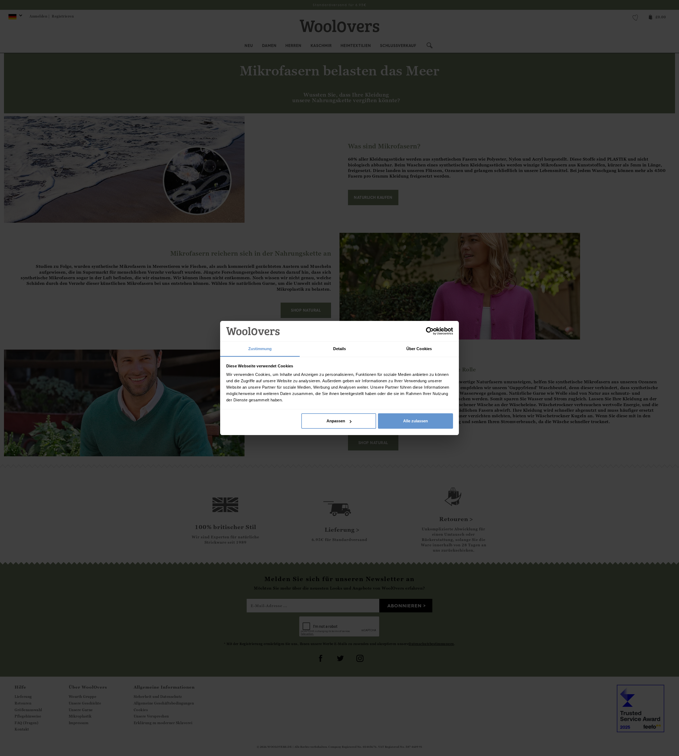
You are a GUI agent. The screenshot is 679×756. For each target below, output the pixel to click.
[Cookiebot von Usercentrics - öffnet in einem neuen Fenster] (430, 331)
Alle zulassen (415, 421)
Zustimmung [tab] (260, 348)
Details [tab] (339, 348)
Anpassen (336, 421)
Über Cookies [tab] (419, 348)
